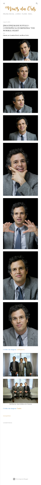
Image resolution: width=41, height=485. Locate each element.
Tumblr (19, 408)
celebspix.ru (20, 349)
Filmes (24, 14)
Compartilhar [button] (7, 416)
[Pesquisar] (37, 3)
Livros (18, 14)
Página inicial (8, 14)
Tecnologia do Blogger (22, 479)
